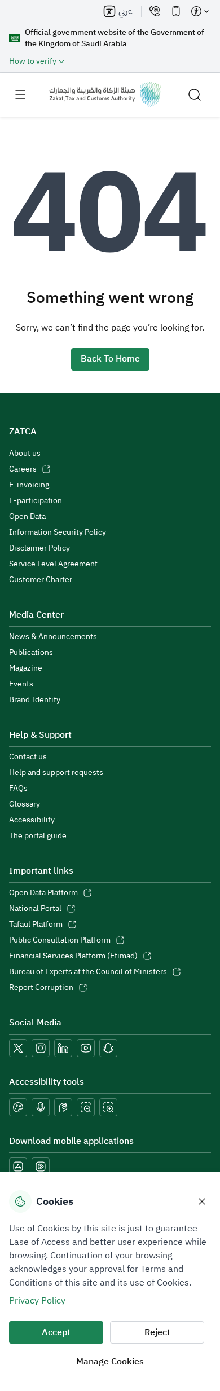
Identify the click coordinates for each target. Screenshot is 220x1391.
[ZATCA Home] (105, 95)
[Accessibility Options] (199, 11)
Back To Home (110, 359)
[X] (18, 1048)
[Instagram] (41, 1048)
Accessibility (32, 820)
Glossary (24, 804)
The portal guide (38, 836)
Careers (23, 469)
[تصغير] (86, 1107)
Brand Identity (34, 700)
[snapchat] (108, 1048)
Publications (31, 652)
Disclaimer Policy (39, 548)
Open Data (27, 516)
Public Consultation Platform (60, 940)
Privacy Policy (37, 1301)
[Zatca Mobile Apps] (176, 11)
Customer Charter (40, 580)
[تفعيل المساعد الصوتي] (41, 1107)
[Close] (202, 1201)
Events (21, 684)
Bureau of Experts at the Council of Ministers (88, 972)
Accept (56, 1332)
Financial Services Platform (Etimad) (73, 956)
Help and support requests (56, 772)
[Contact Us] (155, 11)
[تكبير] (108, 1107)
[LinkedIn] (63, 1048)
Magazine (25, 668)
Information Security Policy (57, 532)
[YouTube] (86, 1048)
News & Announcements (53, 636)
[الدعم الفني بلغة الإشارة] (63, 1107)
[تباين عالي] (18, 1107)
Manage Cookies (110, 1361)
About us (25, 453)
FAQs (18, 788)
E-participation (35, 501)
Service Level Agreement (53, 564)
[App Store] (18, 1166)
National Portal (35, 908)
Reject (157, 1332)
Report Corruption (41, 987)
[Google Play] (41, 1166)
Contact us (28, 757)
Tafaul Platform (36, 924)
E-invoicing (29, 485)
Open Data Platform (43, 893)
